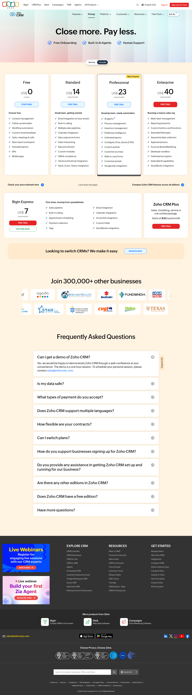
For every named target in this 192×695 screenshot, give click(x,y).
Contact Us (53, 682)
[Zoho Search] (138, 5)
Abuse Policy (117, 685)
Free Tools (157, 14)
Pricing (91, 14)
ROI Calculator (157, 587)
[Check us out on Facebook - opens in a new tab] (187, 636)
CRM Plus (36, 5)
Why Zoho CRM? (158, 555)
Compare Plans (157, 571)
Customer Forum (116, 571)
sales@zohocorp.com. (60, 370)
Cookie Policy (90, 685)
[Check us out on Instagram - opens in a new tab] (176, 636)
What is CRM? (114, 551)
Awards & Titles (157, 575)
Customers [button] (121, 14)
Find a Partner (115, 567)
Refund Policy (137, 682)
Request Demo (157, 551)
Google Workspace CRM (77, 579)
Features (76, 14)
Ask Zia (172, 14)
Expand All (162, 363)
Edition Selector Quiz (160, 567)
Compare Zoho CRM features (156, 185)
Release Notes (115, 575)
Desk (46, 5)
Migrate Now (135, 251)
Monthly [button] (92, 62)
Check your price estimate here (23, 185)
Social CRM (71, 583)
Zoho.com (10, 5)
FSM (69, 5)
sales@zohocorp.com (18, 636)
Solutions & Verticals (117, 555)
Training (112, 583)
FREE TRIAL (73, 104)
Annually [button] (102, 62)
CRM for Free (72, 559)
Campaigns (58, 5)
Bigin (26, 5)
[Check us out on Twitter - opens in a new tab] (171, 636)
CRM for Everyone (116, 563)
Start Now (26, 104)
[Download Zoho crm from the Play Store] (104, 636)
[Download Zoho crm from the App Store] (86, 636)
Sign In (164, 5)
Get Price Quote (158, 579)
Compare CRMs (157, 563)
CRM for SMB (72, 563)
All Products (91, 5)
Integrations (156, 559)
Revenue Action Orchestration (79, 591)
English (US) (150, 5)
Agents (78, 5)
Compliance (73, 682)
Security (63, 682)
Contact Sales (157, 583)
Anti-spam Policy (98, 682)
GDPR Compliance (104, 685)
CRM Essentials (73, 551)
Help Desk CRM (73, 587)
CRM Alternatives (74, 555)
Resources (139, 14)
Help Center (114, 559)
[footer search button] (114, 672)
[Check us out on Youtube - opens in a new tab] (181, 636)
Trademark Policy (77, 685)
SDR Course (114, 579)
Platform (104, 14)
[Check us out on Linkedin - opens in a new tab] (166, 636)
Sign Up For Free (179, 5)
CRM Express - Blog (117, 587)
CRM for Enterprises (117, 591)
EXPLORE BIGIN (23, 229)
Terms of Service (112, 682)
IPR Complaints (85, 682)
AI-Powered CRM (74, 571)
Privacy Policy (125, 682)
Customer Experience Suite (78, 575)
